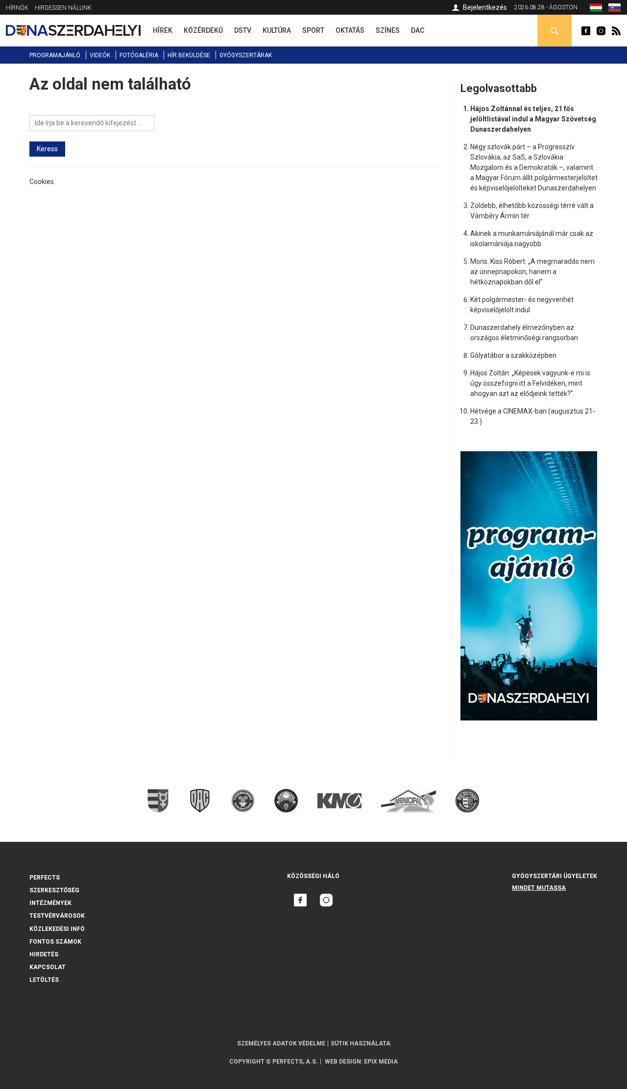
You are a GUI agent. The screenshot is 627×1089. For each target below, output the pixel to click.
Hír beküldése (189, 55)
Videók (100, 55)
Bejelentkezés (485, 7)
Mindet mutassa (539, 887)
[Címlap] (73, 30)
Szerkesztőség (54, 890)
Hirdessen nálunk (63, 7)
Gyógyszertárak (245, 55)
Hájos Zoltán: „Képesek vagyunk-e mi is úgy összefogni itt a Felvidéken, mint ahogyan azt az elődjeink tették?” (530, 383)
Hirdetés (43, 954)
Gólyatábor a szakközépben (513, 355)
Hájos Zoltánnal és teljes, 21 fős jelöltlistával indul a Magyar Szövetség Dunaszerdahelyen (533, 119)
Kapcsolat (47, 967)
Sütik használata (360, 1043)
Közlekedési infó (57, 929)
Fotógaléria (139, 55)
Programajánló (54, 55)
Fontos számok (55, 941)
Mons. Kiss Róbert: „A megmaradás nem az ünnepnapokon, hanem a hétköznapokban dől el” (532, 271)
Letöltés (44, 979)
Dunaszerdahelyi (585, 30)
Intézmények (50, 903)
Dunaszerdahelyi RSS (616, 30)
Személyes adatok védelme (281, 1043)
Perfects (44, 877)
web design (343, 1061)
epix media (381, 1061)
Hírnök (17, 7)
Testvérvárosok (57, 915)
